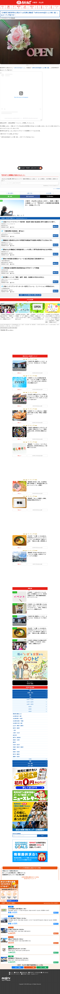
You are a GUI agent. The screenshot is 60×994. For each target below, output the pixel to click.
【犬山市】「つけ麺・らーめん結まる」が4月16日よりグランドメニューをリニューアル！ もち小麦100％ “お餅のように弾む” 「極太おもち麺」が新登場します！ (37, 539)
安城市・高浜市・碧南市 (18, 747)
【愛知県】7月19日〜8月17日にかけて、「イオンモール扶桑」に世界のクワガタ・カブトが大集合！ (37, 554)
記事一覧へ (30, 193)
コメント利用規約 (56, 188)
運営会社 (17, 972)
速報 (51, 7)
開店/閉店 (18, 7)
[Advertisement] (30, 344)
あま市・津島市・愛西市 (18, 725)
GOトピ (2, 7)
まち (37, 7)
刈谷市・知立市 (16, 744)
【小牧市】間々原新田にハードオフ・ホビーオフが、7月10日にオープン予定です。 (37, 363)
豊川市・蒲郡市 (16, 754)
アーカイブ (57, 7)
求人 (13, 7)
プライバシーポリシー (15, 974)
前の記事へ (11, 193)
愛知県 (13, 18)
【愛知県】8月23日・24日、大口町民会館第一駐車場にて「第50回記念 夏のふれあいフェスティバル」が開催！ (37, 483)
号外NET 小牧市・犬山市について (30, 974)
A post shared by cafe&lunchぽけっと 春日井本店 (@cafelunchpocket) (21, 118)
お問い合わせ (45, 972)
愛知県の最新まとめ (17, 713)
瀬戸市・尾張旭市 (17, 737)
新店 (16, 327)
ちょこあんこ (10, 330)
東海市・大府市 (16, 739)
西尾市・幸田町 (16, 751)
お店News (25, 7)
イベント (46, 7)
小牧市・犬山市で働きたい (8, 218)
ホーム (11, 972)
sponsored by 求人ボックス (21, 218)
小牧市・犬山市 (38, 2)
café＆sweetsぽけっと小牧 (5, 327)
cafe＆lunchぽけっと (19, 67)
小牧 (13, 327)
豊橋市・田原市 (16, 756)
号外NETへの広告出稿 (35, 972)
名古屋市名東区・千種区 (18, 720)
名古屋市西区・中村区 (17, 718)
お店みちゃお (32, 7)
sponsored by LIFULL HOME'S (51, 903)
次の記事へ (49, 193)
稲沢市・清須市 (16, 728)
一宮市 (14, 730)
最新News (8, 7)
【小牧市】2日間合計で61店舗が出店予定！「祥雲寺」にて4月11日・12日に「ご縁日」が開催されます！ (37, 642)
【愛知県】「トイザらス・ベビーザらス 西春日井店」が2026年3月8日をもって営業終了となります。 (37, 445)
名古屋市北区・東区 (17, 716)
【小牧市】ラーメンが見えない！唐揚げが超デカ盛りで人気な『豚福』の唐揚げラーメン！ (37, 412)
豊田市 (14, 742)
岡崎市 (14, 749)
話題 (41, 7)
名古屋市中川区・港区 (17, 723)
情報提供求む (25, 972)
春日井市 (15, 735)
